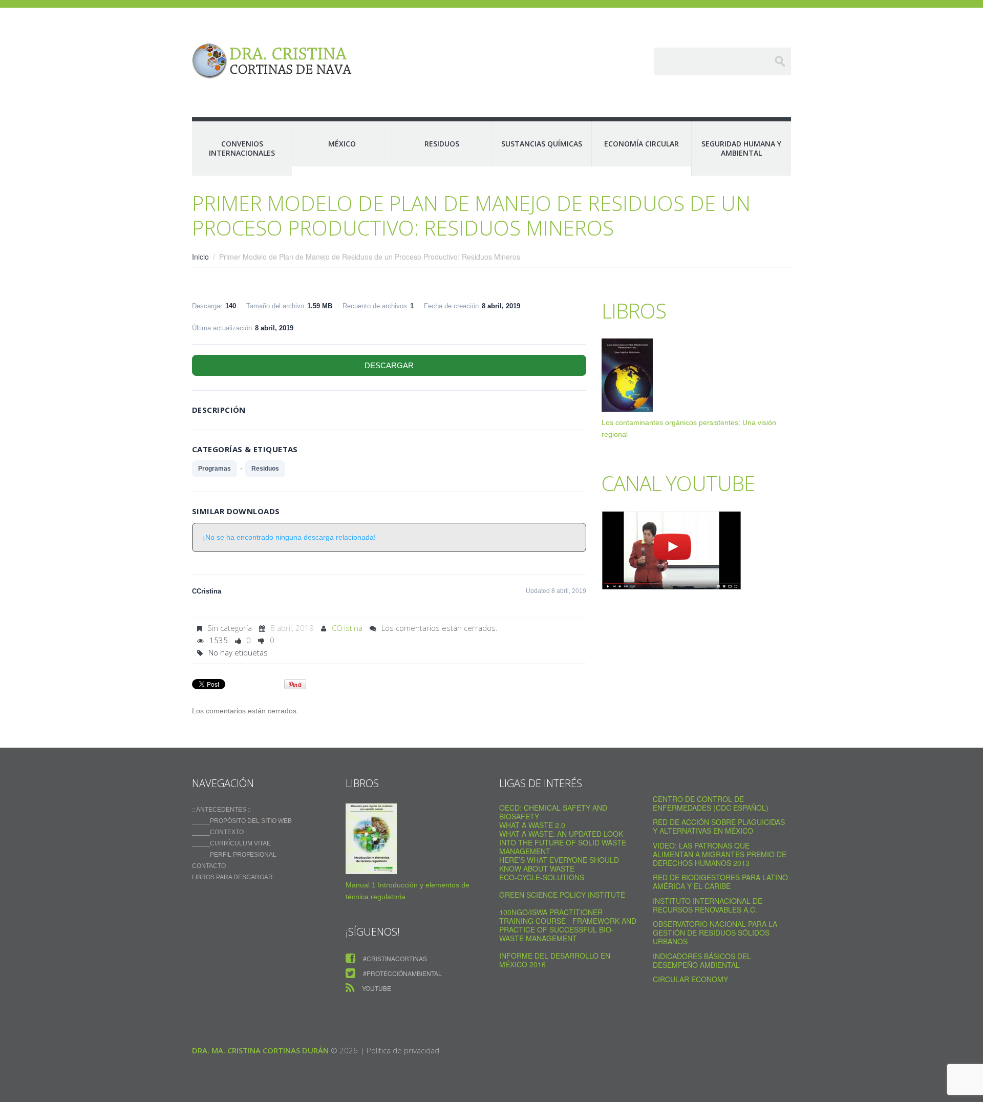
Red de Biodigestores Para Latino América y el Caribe (720, 881)
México (342, 144)
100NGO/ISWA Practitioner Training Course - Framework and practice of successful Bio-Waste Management (567, 925)
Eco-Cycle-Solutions (541, 877)
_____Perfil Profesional (234, 854)
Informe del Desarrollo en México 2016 (554, 959)
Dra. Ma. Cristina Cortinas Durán (260, 1050)
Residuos (441, 144)
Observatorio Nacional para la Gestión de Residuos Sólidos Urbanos (715, 932)
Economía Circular (641, 144)
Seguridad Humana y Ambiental (741, 148)
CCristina (347, 628)
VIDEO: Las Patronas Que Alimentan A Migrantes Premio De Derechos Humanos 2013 (719, 854)
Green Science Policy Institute (562, 894)
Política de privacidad (403, 1050)
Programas (214, 468)
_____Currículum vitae (231, 843)
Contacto (209, 866)
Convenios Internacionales (242, 148)
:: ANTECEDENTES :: (221, 809)
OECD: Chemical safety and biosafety (553, 811)
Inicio (200, 256)
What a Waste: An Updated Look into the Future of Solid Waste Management (562, 842)
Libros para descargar (232, 877)
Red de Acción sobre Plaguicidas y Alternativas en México (719, 826)
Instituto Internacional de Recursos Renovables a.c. (707, 905)
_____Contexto (218, 832)
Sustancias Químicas (541, 144)
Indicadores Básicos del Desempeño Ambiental (702, 960)
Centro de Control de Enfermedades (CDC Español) (710, 803)
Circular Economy (690, 979)
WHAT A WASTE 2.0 (532, 825)
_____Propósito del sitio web (242, 820)
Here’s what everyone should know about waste (559, 864)
